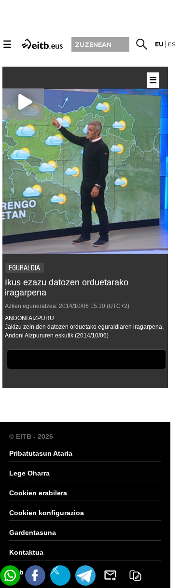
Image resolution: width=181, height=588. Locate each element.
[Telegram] (85, 575)
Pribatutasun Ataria (40, 453)
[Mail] (110, 575)
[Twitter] (60, 575)
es (171, 44)
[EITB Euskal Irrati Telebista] (41, 43)
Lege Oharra (29, 473)
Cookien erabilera (38, 493)
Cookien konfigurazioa (46, 513)
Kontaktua (26, 552)
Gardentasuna (32, 532)
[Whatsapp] (10, 575)
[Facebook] (35, 575)
